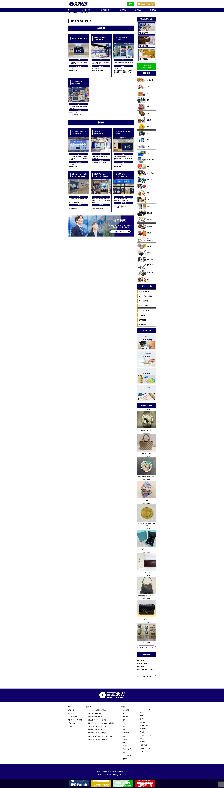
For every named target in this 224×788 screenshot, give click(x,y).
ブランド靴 (150, 272)
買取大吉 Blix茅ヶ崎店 (95, 713)
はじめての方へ (87, 10)
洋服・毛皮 (150, 259)
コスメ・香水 (150, 173)
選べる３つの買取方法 (75, 720)
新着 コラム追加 (142, 663)
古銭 (148, 113)
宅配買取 (144, 59)
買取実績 (123, 10)
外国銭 (149, 246)
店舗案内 (153, 10)
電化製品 (149, 253)
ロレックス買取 (144, 291)
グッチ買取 (142, 315)
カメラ (148, 133)
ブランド (149, 93)
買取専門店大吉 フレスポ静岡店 (97, 739)
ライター (149, 206)
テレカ (148, 153)
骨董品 (149, 120)
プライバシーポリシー (75, 723)
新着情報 (71, 710)
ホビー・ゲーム (151, 186)
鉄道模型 (149, 226)
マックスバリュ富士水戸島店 (97, 710)
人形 (148, 279)
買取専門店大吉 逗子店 (95, 729)
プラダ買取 (142, 320)
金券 (148, 146)
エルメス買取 (143, 301)
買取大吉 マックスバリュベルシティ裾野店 (101, 723)
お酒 (148, 199)
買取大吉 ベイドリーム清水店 (97, 720)
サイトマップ (72, 726)
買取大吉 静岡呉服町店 (95, 716)
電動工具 (149, 179)
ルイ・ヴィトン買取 (145, 296)
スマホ (149, 140)
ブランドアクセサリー (150, 239)
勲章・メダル (150, 219)
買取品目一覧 (105, 10)
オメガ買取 (142, 325)
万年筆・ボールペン (151, 266)
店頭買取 (144, 33)
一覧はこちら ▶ (146, 676)
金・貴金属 (150, 80)
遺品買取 (149, 213)
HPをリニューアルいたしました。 (145, 670)
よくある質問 (72, 716)
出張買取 (144, 46)
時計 (148, 100)
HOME (70, 10)
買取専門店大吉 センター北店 (97, 726)
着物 (148, 166)
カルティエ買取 (144, 310)
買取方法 (138, 10)
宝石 (148, 86)
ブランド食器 (150, 160)
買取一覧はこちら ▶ (146, 647)
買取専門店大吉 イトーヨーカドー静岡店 (100, 736)
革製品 (149, 233)
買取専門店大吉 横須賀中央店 (97, 733)
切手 (148, 106)
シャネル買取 (143, 306)
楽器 (148, 193)
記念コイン (150, 126)
